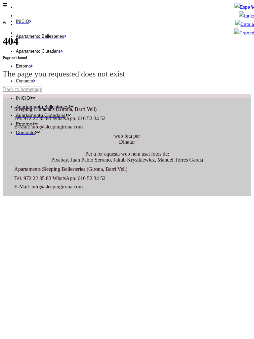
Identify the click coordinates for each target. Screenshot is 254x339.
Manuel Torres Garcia (180, 160)
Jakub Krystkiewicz (134, 160)
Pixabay (59, 160)
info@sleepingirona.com (57, 126)
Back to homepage (22, 89)
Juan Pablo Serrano (90, 160)
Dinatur (127, 142)
